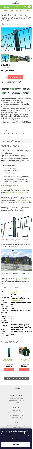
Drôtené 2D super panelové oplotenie (20, 291)
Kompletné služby (16, 417)
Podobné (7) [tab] (10, 141)
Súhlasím (15, 444)
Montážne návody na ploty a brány (16, 425)
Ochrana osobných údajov (16, 400)
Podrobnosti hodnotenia (23, 25)
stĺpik (14, 176)
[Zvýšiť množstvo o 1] (7, 76)
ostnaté (24, 192)
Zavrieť (17, 127)
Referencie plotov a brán (16, 415)
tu (28, 435)
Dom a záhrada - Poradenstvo (16, 413)
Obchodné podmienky (16, 398)
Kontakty (16, 402)
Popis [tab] (3, 141)
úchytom (25, 189)
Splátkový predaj (16, 410)
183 (12, 306)
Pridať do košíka (16, 77)
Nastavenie (16, 439)
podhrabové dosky (12, 192)
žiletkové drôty (5, 194)
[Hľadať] (1, 6)
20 (12, 313)
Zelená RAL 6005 (16, 300)
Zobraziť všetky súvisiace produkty (16, 379)
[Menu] (29, 6)
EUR (15, 6)
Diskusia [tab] (17, 141)
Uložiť (4, 127)
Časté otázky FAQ (16, 427)
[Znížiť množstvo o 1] (7, 78)
